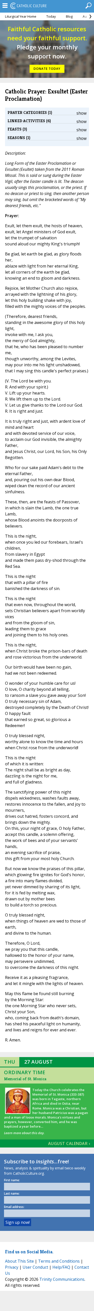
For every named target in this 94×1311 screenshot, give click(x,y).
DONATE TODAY (47, 69)
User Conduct (35, 1267)
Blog (69, 16)
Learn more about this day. (24, 1133)
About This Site (19, 1261)
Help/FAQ (61, 1267)
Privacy (11, 1267)
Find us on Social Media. (29, 1252)
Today (51, 16)
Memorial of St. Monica (25, 1078)
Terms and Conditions (59, 1261)
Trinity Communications (61, 1279)
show (81, 113)
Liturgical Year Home (20, 16)
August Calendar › (69, 1143)
